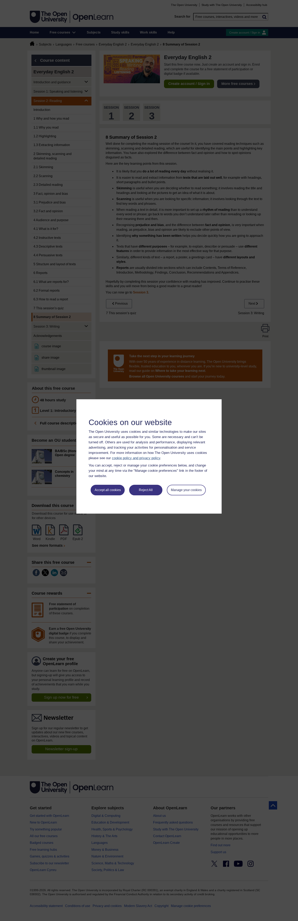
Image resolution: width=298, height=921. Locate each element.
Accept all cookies (108, 490)
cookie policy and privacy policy (136, 458)
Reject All (146, 490)
